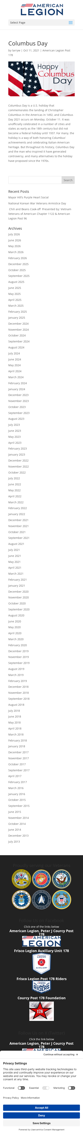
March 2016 (16, 788)
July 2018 (14, 710)
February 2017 (17, 782)
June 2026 (14, 240)
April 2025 (14, 300)
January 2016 (16, 794)
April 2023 (14, 443)
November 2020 (18, 597)
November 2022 (18, 466)
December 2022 (18, 460)
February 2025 (17, 311)
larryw (16, 50)
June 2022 (14, 484)
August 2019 (16, 669)
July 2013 (14, 841)
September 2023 (19, 413)
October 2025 (17, 270)
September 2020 (19, 609)
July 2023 (14, 425)
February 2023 (17, 448)
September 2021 (19, 538)
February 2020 (17, 645)
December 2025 (18, 264)
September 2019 (19, 663)
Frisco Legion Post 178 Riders (42, 978)
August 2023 (16, 419)
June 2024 (14, 359)
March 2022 (16, 502)
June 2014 (14, 829)
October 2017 (17, 764)
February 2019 (17, 681)
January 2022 (16, 514)
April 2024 (14, 371)
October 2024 (17, 335)
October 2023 (17, 407)
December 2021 (18, 520)
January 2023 (16, 454)
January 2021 (16, 585)
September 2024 (19, 341)
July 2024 (14, 353)
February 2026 (17, 258)
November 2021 (18, 526)
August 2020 (16, 615)
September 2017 (19, 770)
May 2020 (14, 627)
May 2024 (14, 365)
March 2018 (16, 734)
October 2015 (17, 800)
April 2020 (14, 633)
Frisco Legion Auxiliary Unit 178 (41, 950)
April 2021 (14, 567)
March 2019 (16, 675)
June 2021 (14, 556)
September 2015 (19, 806)
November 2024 (18, 329)
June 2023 (14, 431)
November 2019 (18, 657)
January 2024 (16, 389)
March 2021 (16, 573)
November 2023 (18, 401)
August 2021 (16, 544)
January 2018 (16, 746)
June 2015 (14, 812)
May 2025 (14, 294)
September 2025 (19, 276)
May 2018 (14, 722)
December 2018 (18, 687)
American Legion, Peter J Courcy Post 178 (41, 932)
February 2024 (17, 383)
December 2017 (18, 752)
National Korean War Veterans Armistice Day (37, 203)
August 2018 (16, 705)
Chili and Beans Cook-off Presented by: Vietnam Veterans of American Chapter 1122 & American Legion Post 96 (39, 213)
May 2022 (14, 490)
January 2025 (16, 317)
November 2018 (18, 693)
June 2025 (14, 288)
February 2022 (17, 508)
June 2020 (14, 621)
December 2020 (18, 591)
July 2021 (14, 550)
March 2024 (16, 377)
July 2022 (14, 478)
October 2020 (17, 603)
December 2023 (18, 395)
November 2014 (18, 818)
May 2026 (14, 246)
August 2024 (16, 347)
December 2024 (18, 323)
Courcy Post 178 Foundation (42, 998)
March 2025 (16, 305)
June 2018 (14, 716)
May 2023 (14, 437)
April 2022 (14, 496)
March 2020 (16, 639)
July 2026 (14, 234)
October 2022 (17, 472)
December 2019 (18, 651)
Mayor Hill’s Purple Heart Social (28, 197)
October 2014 (17, 824)
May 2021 (14, 562)
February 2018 (17, 740)
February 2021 (17, 579)
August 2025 (16, 282)
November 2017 (18, 758)
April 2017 (14, 776)
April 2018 (14, 728)
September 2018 (19, 699)
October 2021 (17, 532)
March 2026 (16, 252)
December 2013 (18, 835)
